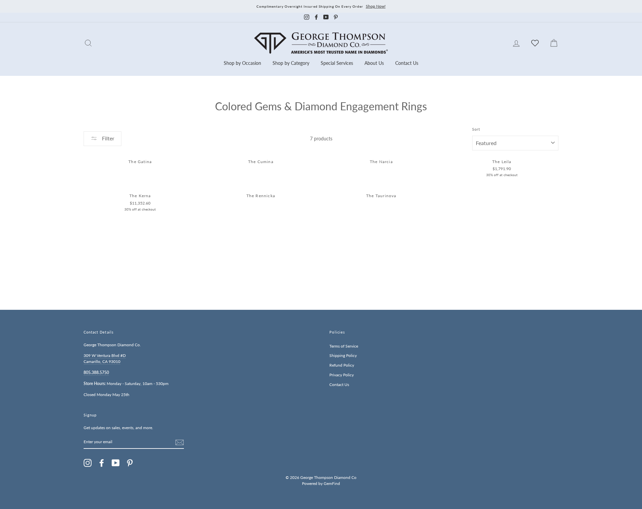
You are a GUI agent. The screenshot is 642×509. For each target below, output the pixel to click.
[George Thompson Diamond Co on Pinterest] (130, 463)
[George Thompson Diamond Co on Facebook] (102, 463)
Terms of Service (343, 346)
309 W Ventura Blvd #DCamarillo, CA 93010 (105, 358)
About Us (374, 63)
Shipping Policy (343, 355)
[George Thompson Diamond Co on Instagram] (88, 463)
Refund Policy (341, 365)
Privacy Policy (341, 374)
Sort (476, 129)
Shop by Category (291, 63)
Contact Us (406, 63)
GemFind (332, 483)
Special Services (337, 63)
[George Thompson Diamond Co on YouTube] (116, 463)
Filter (107, 138)
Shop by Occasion (242, 63)
